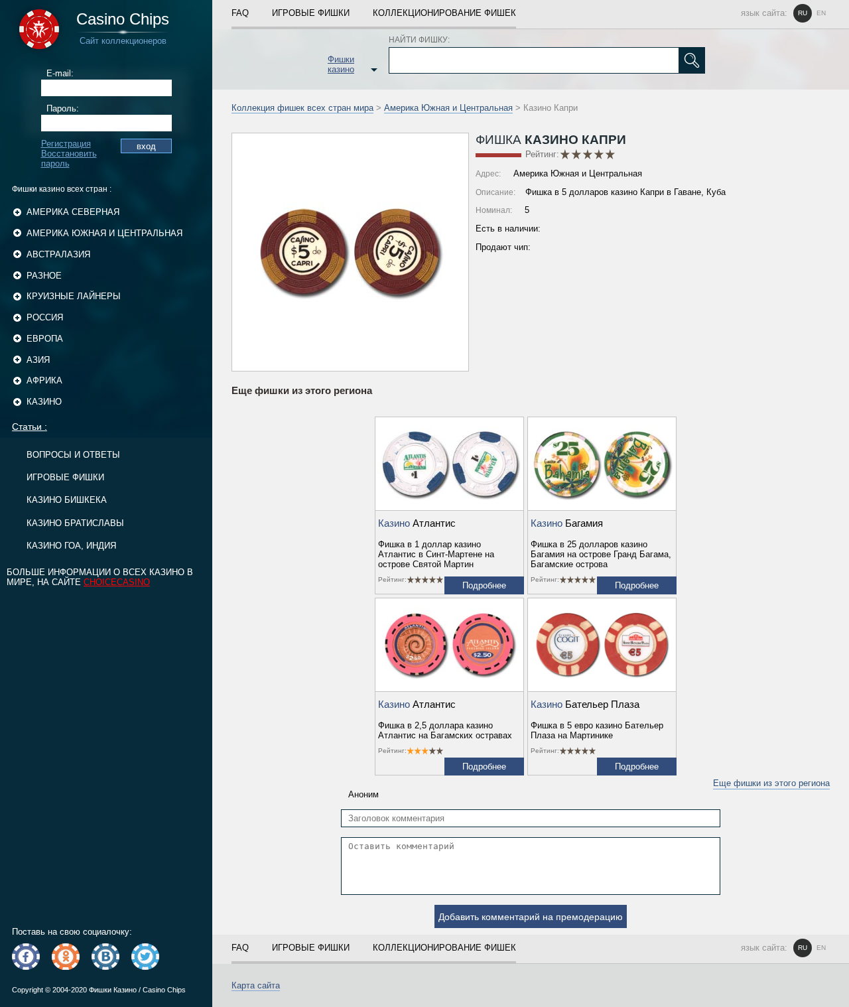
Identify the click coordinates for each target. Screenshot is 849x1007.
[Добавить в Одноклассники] (66, 956)
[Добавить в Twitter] (145, 956)
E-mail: (60, 73)
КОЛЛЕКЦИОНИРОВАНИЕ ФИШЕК (444, 13)
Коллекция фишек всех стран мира (302, 108)
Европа (45, 339)
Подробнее (484, 585)
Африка (44, 380)
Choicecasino (117, 582)
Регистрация (66, 144)
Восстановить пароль (69, 158)
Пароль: (62, 108)
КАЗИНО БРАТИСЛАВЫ (75, 523)
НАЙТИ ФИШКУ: (419, 40)
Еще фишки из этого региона (771, 783)
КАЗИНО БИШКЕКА (67, 500)
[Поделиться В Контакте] (105, 956)
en (821, 13)
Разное (44, 276)
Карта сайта (255, 985)
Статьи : (29, 426)
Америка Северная (73, 212)
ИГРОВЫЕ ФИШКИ (65, 477)
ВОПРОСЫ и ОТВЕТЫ (73, 455)
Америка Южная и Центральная (104, 233)
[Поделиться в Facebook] (26, 956)
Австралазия (58, 254)
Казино (44, 402)
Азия (38, 360)
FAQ (240, 13)
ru (802, 13)
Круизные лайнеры (74, 296)
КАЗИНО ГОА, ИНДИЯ (71, 546)
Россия (45, 317)
